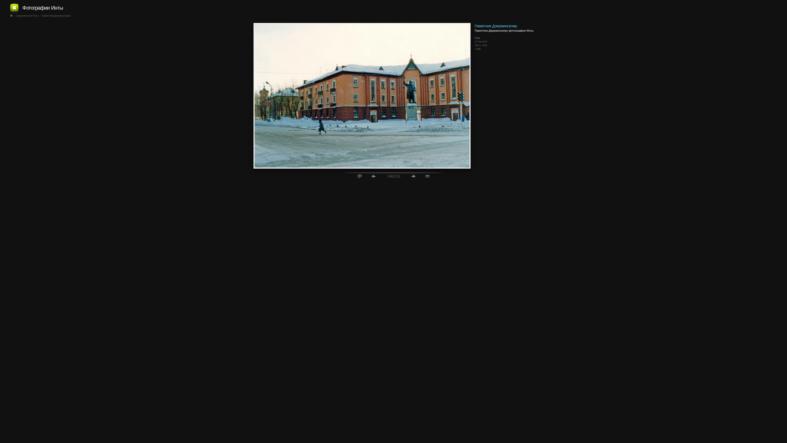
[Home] (11, 15)
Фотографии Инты (42, 7)
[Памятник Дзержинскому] (362, 167)
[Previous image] (373, 176)
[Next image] (413, 176)
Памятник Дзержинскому (56, 15)
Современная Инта (27, 15)
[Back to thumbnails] (359, 176)
